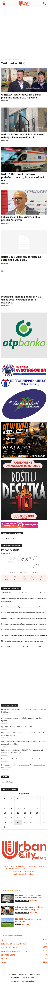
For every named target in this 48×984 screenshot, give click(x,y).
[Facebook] (16, 879)
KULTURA (4, 959)
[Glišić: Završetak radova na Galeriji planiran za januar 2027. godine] (24, 80)
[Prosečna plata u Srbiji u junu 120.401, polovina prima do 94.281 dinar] (7, 898)
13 (25, 813)
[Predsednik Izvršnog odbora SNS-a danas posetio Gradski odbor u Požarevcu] (24, 282)
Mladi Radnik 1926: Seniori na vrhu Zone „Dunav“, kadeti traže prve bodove (23, 734)
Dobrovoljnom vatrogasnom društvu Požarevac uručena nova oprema (23, 766)
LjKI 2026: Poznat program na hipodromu (17, 727)
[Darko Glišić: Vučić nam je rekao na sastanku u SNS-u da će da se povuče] (24, 242)
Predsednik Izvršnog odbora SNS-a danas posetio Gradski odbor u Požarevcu (21, 299)
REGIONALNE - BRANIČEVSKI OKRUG (15, 951)
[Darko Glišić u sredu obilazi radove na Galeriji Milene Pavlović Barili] (24, 120)
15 (37, 813)
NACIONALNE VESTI (22, 901)
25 (11, 822)
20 (25, 818)
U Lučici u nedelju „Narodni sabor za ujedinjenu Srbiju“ (27, 593)
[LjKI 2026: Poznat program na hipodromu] (7, 922)
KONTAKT (34, 977)
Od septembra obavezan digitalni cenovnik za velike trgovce (21, 719)
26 (18, 822)
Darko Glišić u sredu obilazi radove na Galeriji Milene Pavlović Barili (22, 136)
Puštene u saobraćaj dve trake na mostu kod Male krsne (25, 607)
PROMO (26, 977)
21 (31, 818)
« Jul (3, 831)
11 (11, 813)
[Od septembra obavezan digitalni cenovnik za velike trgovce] (7, 910)
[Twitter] (26, 879)
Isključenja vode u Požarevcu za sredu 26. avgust (20, 759)
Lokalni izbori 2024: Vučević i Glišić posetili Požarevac (20, 218)
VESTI (3, 940)
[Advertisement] (24, 32)
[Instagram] (21, 879)
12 (18, 813)
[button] (44, 3)
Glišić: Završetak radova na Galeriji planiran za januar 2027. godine (21, 96)
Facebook (10, 538)
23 (44, 818)
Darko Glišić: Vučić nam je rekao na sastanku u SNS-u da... (21, 258)
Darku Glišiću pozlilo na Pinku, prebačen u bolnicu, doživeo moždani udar (22, 177)
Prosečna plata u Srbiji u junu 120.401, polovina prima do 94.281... (30, 896)
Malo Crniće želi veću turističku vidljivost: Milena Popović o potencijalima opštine (24, 742)
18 (11, 818)
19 (18, 818)
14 (31, 813)
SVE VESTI (22, 974)
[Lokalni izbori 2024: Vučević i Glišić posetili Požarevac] (24, 202)
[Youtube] (31, 879)
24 (5, 822)
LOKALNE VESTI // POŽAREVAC (13, 944)
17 (5, 818)
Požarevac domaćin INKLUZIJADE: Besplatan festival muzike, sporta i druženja (22, 751)
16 (44, 813)
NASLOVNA (12, 974)
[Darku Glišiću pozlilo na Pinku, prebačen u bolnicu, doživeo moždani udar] (24, 159)
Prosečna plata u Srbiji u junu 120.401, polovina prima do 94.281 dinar (23, 710)
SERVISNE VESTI (8, 955)
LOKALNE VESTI (15, 977)
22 (37, 818)
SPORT (18, 924)
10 (5, 813)
